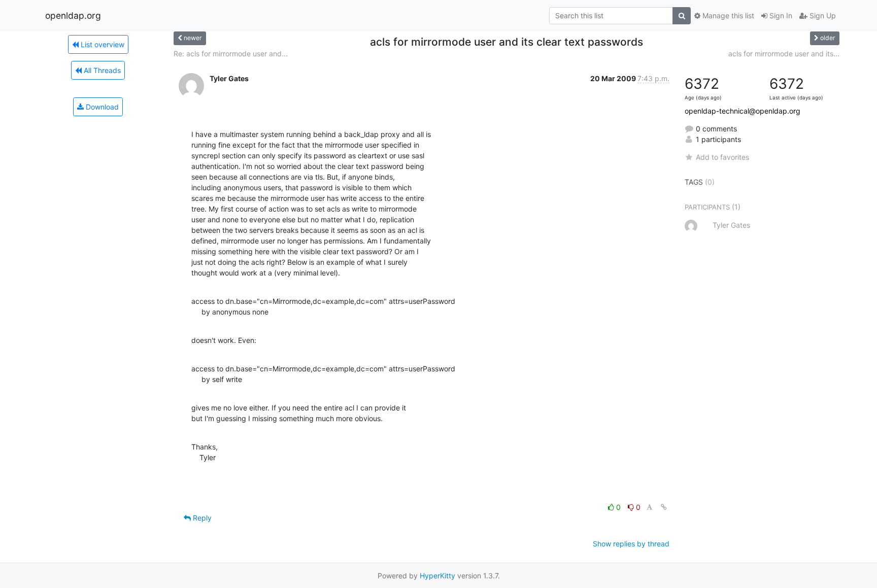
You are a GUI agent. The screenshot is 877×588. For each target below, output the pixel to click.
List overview (101, 44)
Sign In (779, 15)
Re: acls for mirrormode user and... (231, 53)
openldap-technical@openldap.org (742, 111)
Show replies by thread (631, 543)
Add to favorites (722, 157)
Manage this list (727, 15)
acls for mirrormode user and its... (783, 53)
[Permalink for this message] (663, 507)
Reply (201, 517)
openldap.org (73, 15)
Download (101, 106)
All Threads (101, 70)
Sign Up (821, 15)
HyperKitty (437, 575)
